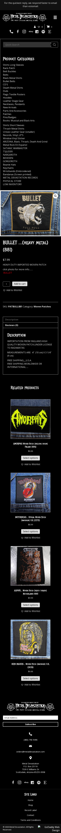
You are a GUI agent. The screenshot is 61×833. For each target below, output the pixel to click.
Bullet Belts (9, 81)
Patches (7, 114)
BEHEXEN (8, 158)
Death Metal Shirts (13, 87)
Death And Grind (38, 141)
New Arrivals (9, 107)
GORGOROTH (10, 161)
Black (17, 141)
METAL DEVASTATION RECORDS (20, 177)
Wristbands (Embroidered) (17, 171)
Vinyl (15, 135)
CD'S (5, 84)
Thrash (25, 141)
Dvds (5, 91)
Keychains (8, 167)
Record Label (31, 810)
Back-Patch (9, 68)
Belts (5, 74)
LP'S (21, 135)
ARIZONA (8, 141)
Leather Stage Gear (13, 100)
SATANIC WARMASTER (15, 148)
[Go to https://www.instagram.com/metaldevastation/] (24, 32)
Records (7, 135)
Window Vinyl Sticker (14, 138)
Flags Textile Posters (14, 94)
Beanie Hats (9, 164)
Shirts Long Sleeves (13, 64)
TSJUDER (8, 151)
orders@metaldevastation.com (30, 751)
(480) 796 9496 (30, 739)
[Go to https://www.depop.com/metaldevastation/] (37, 32)
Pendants (20, 104)
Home (30, 800)
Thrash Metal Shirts (13, 128)
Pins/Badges (9, 117)
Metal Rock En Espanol (15, 144)
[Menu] (55, 17)
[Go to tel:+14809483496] (11, 32)
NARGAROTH (10, 154)
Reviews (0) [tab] (11, 325)
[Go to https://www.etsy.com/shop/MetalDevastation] (49, 32)
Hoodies (7, 97)
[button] (55, 195)
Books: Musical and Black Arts (19, 120)
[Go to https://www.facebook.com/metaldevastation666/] (18, 32)
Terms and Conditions (30, 820)
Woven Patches (42, 306)
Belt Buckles (9, 71)
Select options (30, 457)
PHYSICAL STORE (12, 181)
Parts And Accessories (14, 110)
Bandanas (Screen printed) (17, 174)
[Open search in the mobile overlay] (30, 44)
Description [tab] (11, 319)
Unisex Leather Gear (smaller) (19, 131)
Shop (30, 805)
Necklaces (8, 104)
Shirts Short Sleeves (13, 125)
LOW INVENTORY (12, 184)
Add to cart (20, 283)
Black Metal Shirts (12, 78)
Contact (30, 815)
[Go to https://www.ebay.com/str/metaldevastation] (30, 32)
